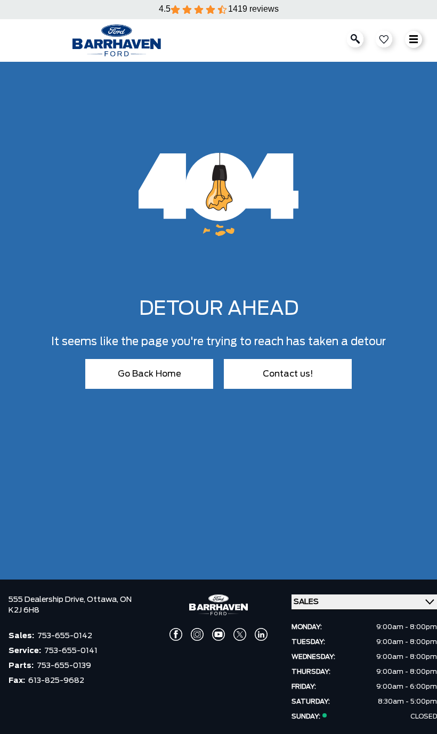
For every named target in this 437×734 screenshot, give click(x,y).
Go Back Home (149, 374)
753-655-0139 (64, 666)
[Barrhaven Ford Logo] (116, 40)
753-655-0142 (64, 636)
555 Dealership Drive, (48, 599)
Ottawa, (103, 599)
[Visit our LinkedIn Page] (261, 634)
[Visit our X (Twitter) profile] (239, 634)
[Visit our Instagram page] (197, 634)
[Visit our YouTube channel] (218, 634)
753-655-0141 (71, 651)
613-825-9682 (56, 680)
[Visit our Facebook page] (175, 634)
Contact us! (288, 374)
